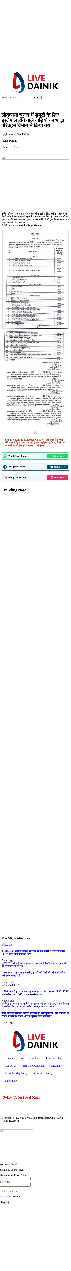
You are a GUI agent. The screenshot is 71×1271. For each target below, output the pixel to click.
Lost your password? (11, 1196)
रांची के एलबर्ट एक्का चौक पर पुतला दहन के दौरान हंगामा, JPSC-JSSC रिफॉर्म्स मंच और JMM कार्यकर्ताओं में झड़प (35, 993)
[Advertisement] (35, 35)
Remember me (11, 1191)
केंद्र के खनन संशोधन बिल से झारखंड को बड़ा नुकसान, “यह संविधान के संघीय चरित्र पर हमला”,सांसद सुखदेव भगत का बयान (35, 1014)
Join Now (59, 456)
